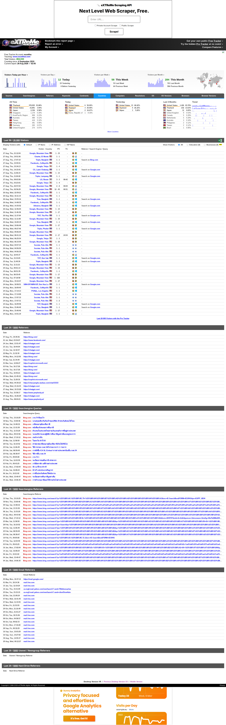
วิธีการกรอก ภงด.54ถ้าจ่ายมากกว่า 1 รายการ (49, 447)
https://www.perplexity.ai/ (34, 393)
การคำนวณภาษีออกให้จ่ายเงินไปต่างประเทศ (49, 480)
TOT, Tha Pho (43, 216)
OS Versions (166, 96)
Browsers (185, 96)
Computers (120, 96)
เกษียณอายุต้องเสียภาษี (41, 424)
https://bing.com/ (30, 337)
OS (153, 96)
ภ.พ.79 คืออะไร (38, 418)
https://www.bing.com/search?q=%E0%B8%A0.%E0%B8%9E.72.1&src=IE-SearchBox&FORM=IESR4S (74, 538)
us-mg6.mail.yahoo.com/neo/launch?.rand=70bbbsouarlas (47, 589)
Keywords (66, 96)
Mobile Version (136, 682)
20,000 (16, 140)
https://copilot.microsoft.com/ (36, 363)
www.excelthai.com (21, 57)
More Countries (113, 132)
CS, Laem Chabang (41, 170)
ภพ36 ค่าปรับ (37, 437)
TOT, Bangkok (43, 304)
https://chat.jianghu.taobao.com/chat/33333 (41, 383)
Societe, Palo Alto (41, 245)
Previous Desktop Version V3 (116, 682)
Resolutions (140, 96)
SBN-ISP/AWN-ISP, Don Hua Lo (36, 284)
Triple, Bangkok (42, 160)
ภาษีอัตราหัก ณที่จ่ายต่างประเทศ (45, 464)
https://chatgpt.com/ (32, 343)
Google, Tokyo (43, 166)
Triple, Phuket (43, 229)
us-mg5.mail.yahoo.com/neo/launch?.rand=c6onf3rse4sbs (47, 592)
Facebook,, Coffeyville (40, 163)
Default (29, 145)
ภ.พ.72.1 (36, 457)
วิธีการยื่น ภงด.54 (39, 454)
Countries (102, 96)
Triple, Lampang (42, 176)
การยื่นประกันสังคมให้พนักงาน (44, 473)
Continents (84, 96)
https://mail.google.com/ (33, 579)
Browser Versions (209, 96)
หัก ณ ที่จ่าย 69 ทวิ (40, 467)
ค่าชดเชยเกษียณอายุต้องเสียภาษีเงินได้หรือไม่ (50, 444)
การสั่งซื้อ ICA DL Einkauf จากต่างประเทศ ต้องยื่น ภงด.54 (55, 450)
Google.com (95, 170)
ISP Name (70, 145)
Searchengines (29, 96)
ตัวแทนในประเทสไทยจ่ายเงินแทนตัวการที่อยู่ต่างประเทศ (54, 431)
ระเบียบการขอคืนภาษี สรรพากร (44, 460)
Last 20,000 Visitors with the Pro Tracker (113, 318)
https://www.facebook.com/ (35, 340)
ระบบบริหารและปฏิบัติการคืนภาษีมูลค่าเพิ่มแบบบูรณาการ (54, 434)
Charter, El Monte (42, 157)
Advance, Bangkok (41, 206)
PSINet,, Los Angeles (40, 291)
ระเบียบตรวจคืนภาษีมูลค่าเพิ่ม (44, 477)
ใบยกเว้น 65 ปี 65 (39, 441)
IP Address (55, 145)
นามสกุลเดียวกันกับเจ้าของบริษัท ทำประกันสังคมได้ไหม (54, 421)
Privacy (222, 685)
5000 (15, 327)
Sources (9, 96)
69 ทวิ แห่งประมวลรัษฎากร (43, 470)
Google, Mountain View (39, 153)
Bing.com (94, 160)
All (181, 145)
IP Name (41, 145)
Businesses (212, 145)
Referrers (49, 96)
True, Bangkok (43, 199)
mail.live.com (29, 582)
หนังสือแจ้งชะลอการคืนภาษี (43, 427)
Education (194, 145)
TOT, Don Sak (43, 258)
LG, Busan (44, 179)
